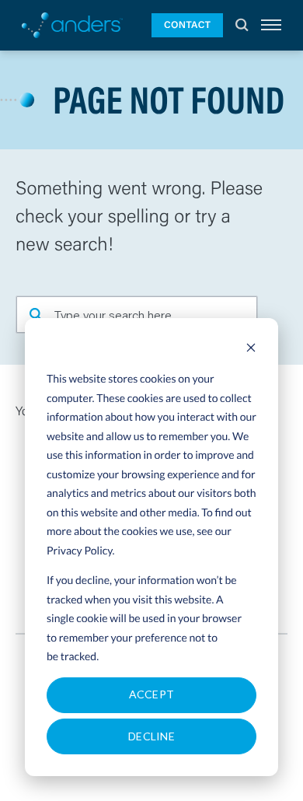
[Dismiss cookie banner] (251, 349)
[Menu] (271, 25)
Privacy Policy (80, 550)
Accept (152, 694)
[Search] (242, 25)
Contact (187, 25)
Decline (151, 736)
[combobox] (137, 315)
